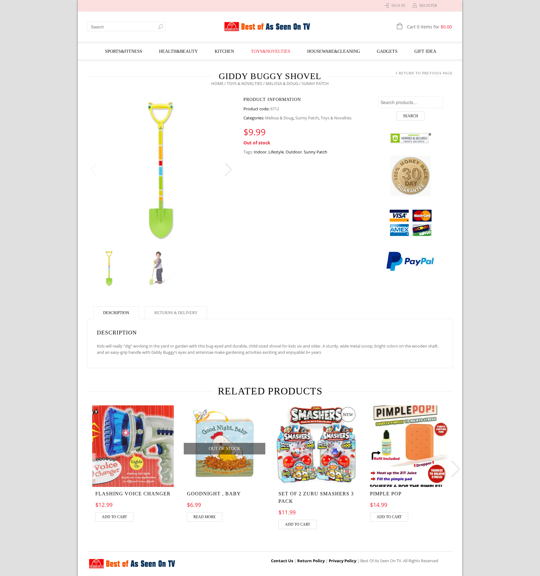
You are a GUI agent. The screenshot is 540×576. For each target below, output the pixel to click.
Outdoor (294, 152)
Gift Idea (425, 51)
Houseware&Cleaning (333, 51)
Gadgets (387, 51)
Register (428, 5)
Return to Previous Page (426, 73)
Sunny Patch (307, 118)
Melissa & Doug (282, 83)
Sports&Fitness (123, 51)
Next (228, 170)
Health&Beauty (178, 51)
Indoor (260, 152)
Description (116, 312)
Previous (93, 170)
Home (217, 83)
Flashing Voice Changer (133, 493)
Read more (204, 517)
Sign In (398, 5)
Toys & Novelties (244, 83)
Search (410, 116)
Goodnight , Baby (214, 493)
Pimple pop (386, 493)
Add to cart (114, 517)
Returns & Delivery (176, 312)
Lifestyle (276, 152)
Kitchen (224, 51)
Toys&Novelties (270, 51)
